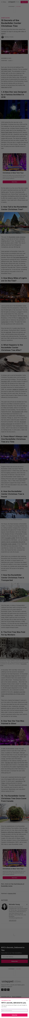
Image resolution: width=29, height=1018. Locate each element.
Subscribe (14, 1015)
